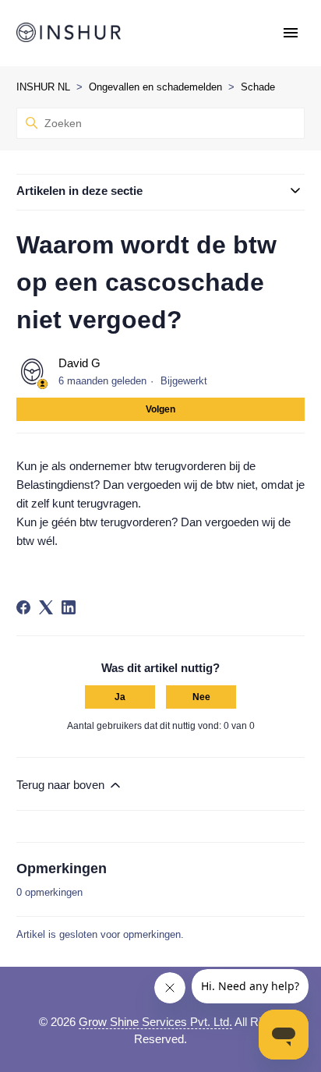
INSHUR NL (43, 87)
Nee (201, 697)
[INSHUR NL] (68, 33)
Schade (258, 87)
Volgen (160, 409)
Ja (120, 697)
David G (79, 363)
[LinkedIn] (69, 607)
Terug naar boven (62, 784)
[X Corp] (46, 607)
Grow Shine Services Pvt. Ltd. (155, 1021)
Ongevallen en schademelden (155, 87)
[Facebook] (23, 607)
